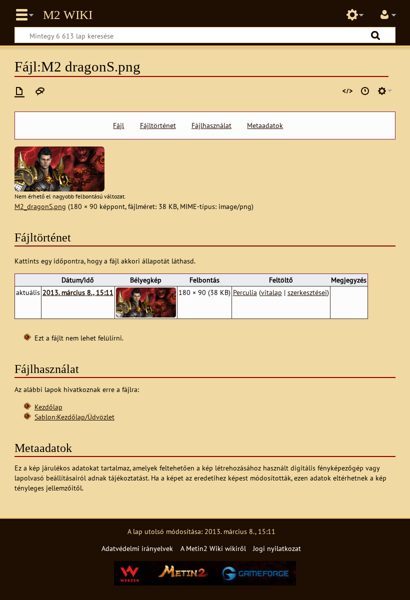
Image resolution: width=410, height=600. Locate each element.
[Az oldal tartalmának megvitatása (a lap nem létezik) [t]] (40, 91)
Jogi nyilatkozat (277, 548)
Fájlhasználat (212, 125)
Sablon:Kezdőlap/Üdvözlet (74, 417)
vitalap (271, 292)
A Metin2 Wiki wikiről (213, 548)
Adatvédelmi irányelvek (137, 548)
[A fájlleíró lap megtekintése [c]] (19, 91)
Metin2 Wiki (67, 15)
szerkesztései (307, 292)
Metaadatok (265, 125)
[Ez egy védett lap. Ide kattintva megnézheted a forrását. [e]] (347, 91)
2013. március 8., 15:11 (78, 292)
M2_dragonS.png (40, 206)
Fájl (118, 125)
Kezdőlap (48, 407)
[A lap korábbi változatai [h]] (365, 91)
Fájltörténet (158, 125)
